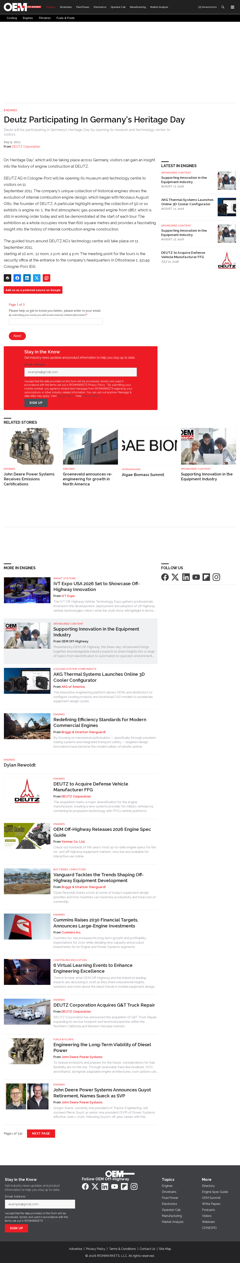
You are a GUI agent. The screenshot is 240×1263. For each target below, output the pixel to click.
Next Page (41, 1133)
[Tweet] (36, 278)
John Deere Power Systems (82, 1057)
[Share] (17, 278)
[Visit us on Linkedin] (186, 577)
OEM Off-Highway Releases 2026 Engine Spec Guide (102, 832)
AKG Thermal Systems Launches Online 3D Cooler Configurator (187, 202)
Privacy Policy (90, 395)
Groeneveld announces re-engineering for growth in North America (87, 479)
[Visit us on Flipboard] (206, 577)
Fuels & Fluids (63, 1039)
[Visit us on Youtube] (196, 577)
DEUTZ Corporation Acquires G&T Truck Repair (104, 1005)
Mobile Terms (66, 395)
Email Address (35, 364)
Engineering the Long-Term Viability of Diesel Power (102, 1047)
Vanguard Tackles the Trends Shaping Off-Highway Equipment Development (98, 877)
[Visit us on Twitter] (175, 577)
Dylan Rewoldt (20, 765)
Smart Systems (64, 578)
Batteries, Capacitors (69, 869)
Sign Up (36, 403)
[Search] (222, 7)
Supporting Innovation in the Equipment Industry (184, 180)
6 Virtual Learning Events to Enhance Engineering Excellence (93, 968)
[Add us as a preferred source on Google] (46, 278)
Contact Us (147, 1249)
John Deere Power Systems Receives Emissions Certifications (29, 479)
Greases (69, 468)
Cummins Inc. (71, 932)
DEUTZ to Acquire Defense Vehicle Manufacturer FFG (183, 255)
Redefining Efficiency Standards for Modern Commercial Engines (99, 722)
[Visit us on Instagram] (216, 577)
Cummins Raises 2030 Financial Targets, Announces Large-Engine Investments (95, 922)
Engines (10, 110)
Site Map (165, 1249)
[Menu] (232, 7)
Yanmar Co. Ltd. (74, 841)
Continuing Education (70, 960)
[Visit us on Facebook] (165, 577)
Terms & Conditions (122, 1249)
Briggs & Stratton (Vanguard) (84, 732)
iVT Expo (68, 596)
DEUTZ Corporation (26, 146)
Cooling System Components (74, 669)
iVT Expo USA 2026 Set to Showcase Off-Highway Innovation (96, 586)
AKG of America (73, 687)
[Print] (7, 278)
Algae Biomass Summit (143, 474)
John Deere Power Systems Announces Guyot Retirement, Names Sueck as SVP (102, 1092)
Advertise (75, 1249)
